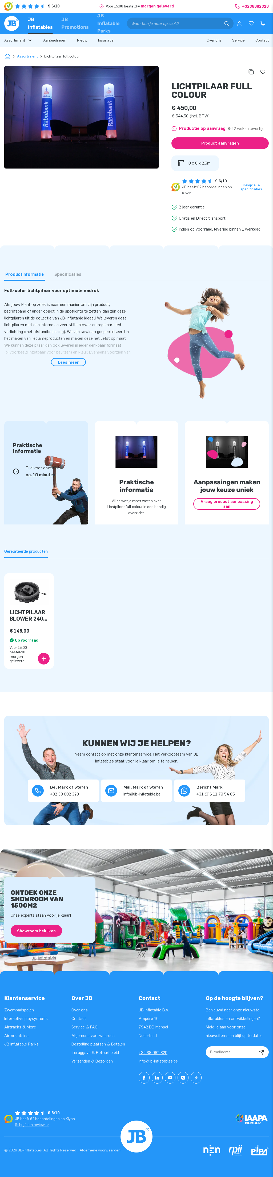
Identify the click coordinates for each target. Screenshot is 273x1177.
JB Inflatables (40, 23)
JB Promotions (75, 23)
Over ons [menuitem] (214, 40)
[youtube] (170, 1078)
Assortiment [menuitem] (14, 40)
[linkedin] (157, 1078)
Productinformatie (24, 274)
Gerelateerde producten (26, 551)
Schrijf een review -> (32, 1124)
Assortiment (27, 56)
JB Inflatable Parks (108, 23)
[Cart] (263, 23)
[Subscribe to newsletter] (262, 1052)
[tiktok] (196, 1078)
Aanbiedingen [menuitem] (54, 40)
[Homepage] (11, 23)
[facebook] (144, 1078)
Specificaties (67, 274)
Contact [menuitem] (262, 40)
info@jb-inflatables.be (158, 1061)
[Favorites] (251, 23)
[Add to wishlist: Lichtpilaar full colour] (263, 72)
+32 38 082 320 (153, 1052)
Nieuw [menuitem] (82, 40)
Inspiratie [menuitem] (106, 40)
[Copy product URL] (251, 72)
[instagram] (183, 1078)
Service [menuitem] (238, 40)
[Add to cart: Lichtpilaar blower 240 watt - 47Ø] (44, 659)
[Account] (239, 23)
